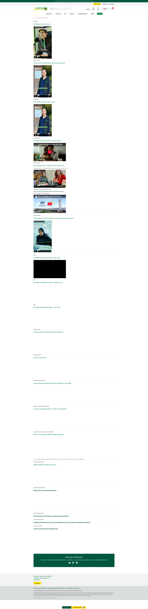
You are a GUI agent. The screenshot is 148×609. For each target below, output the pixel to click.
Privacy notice (37, 588)
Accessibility (112, 4)
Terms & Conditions (69, 588)
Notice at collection (66, 607)
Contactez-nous (105, 4)
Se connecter (88, 9)
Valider (93, 9)
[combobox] (61, 8)
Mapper (98, 9)
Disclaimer (61, 588)
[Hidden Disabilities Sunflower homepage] (40, 9)
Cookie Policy (44, 588)
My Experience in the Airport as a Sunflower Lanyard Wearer (51, 516)
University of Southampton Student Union (46, 528)
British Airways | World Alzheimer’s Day (45, 490)
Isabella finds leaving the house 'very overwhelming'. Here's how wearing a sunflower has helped (62, 522)
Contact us (76, 588)
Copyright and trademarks (53, 588)
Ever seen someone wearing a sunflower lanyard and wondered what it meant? (49, 191)
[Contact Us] (70, 563)
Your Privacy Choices (77, 607)
